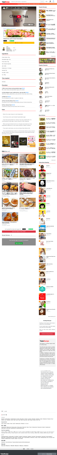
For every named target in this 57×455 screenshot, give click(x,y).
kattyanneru (47, 82)
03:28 (17, 100)
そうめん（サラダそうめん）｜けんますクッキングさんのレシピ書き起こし (10, 179)
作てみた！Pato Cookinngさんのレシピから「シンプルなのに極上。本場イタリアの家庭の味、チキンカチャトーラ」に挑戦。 (51, 127)
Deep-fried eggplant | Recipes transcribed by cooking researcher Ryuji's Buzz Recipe (50, 43)
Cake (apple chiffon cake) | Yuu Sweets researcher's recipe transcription (27, 164)
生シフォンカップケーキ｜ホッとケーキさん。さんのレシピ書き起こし (27, 208)
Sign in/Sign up (19, 243)
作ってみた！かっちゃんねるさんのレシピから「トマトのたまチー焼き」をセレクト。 (51, 140)
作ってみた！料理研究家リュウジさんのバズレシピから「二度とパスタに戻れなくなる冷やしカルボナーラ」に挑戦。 (51, 144)
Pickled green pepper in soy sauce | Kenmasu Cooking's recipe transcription (50, 38)
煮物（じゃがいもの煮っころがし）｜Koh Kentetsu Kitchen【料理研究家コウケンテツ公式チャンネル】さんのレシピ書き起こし (51, 29)
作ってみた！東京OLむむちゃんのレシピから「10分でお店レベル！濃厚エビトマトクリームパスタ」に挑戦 (51, 148)
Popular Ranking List (51, 316)
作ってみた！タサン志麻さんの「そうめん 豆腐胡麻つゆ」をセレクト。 (51, 131)
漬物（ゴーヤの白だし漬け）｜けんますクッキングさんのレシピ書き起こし (51, 52)
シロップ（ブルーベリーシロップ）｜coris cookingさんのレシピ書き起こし (27, 179)
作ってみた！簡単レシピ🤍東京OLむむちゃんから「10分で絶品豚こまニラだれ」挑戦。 (50, 135)
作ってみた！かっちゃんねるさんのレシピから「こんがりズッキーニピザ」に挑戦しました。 (51, 156)
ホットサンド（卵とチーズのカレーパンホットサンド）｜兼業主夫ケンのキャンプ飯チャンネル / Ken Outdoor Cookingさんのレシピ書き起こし (10, 193)
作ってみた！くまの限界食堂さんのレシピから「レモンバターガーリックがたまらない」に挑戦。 (51, 152)
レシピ (6, 411)
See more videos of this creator (19, 231)
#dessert (5, 28)
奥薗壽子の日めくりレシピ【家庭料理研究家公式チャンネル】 (50, 105)
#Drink (14, 28)
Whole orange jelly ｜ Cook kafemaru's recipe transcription (9, 222)
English (32, 448)
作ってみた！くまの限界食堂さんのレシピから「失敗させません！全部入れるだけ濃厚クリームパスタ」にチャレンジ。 (51, 119)
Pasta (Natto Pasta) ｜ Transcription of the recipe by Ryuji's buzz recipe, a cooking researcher (50, 15)
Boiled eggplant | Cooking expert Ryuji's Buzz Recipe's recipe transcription (50, 47)
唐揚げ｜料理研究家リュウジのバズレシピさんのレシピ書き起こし (51, 10)
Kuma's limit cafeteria (48, 96)
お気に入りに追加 (19, 42)
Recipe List (53, 56)
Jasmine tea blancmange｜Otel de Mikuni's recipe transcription (8, 208)
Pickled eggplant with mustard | (49, 20)
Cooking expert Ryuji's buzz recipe (49, 68)
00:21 (23, 88)
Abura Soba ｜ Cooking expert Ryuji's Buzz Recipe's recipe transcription (50, 33)
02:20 (9, 96)
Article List (53, 160)
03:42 (13, 104)
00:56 (27, 92)
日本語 (28, 448)
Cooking (46, 91)
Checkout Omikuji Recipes (47, 333)
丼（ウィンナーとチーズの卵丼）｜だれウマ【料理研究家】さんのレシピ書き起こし (51, 24)
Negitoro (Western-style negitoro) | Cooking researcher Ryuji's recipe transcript (26, 193)
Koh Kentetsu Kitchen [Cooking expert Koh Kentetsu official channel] (50, 73)
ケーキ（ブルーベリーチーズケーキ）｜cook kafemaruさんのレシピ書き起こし (10, 164)
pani (7, 46)
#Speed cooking (10, 28)
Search (42, 1)
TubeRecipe (4, 454)
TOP (2, 411)
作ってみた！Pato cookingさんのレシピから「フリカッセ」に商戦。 (51, 123)
